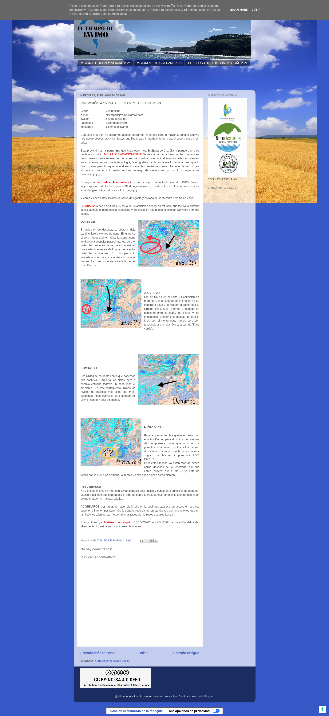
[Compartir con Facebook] (152, 541)
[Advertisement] (146, 80)
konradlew (171, 696)
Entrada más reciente (97, 653)
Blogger (208, 696)
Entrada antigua (186, 653)
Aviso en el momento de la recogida (136, 711)
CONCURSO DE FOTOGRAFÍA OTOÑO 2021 (217, 63)
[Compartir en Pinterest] (156, 541)
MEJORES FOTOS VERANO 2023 (159, 63)
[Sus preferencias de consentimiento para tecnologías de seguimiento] (322, 709)
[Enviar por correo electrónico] (141, 541)
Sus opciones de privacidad (189, 711)
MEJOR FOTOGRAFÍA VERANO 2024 (105, 63)
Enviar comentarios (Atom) (113, 660)
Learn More (238, 9)
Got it (256, 9)
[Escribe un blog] (145, 541)
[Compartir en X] (149, 541)
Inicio (144, 653)
